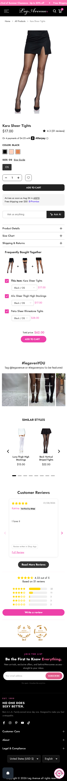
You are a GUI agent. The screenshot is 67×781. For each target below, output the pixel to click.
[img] (19, 503)
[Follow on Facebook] (3, 723)
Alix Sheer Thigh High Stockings (28, 296)
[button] (45, 131)
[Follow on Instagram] (10, 723)
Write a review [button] (33, 612)
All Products (20, 21)
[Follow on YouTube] (22, 723)
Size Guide (19, 159)
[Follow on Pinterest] (16, 723)
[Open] (7, 773)
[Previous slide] (5, 533)
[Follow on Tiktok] (28, 723)
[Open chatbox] (59, 773)
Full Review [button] (18, 552)
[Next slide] (62, 533)
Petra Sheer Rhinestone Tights (27, 311)
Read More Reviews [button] (33, 564)
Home (7, 21)
